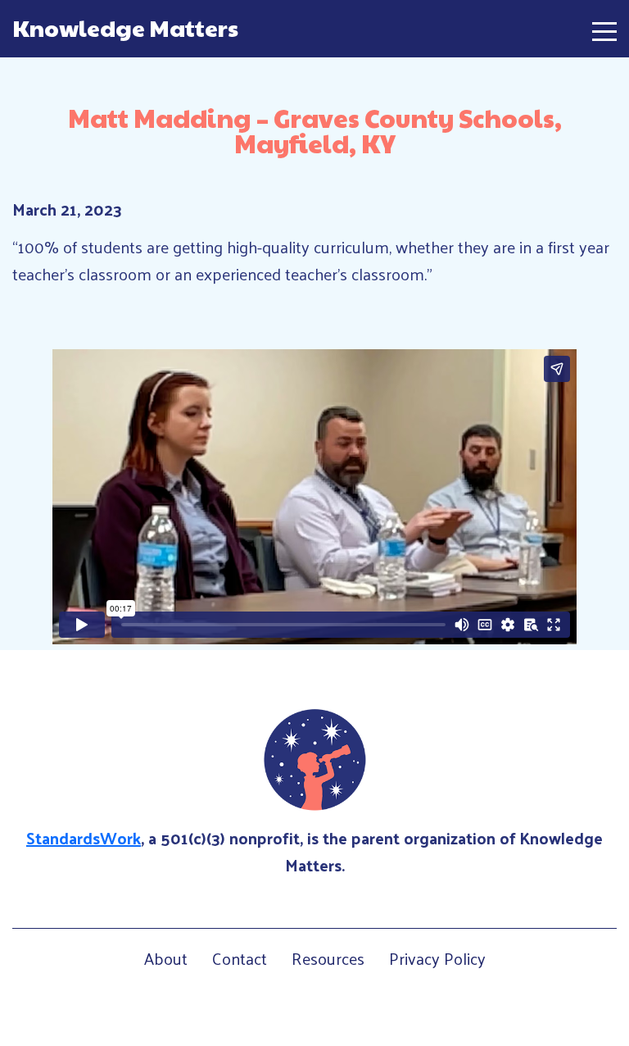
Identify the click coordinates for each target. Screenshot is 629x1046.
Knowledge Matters (125, 27)
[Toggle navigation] (604, 28)
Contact (239, 958)
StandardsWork (83, 838)
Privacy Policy (437, 958)
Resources (328, 958)
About (166, 958)
